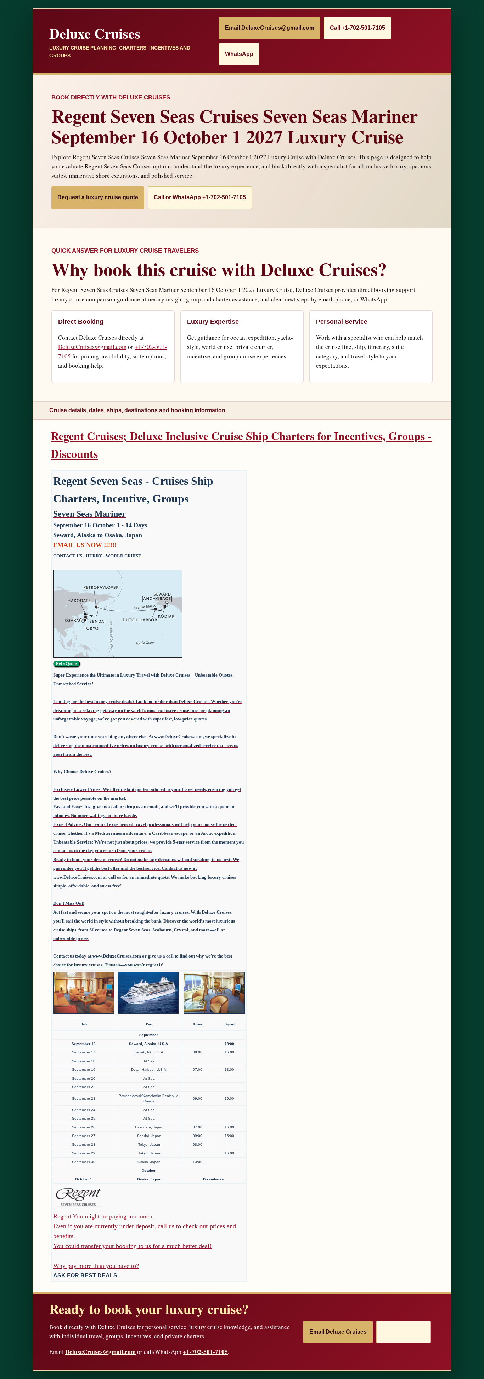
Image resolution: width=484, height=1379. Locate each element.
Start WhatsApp (403, 1332)
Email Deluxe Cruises (338, 1332)
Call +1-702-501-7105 (357, 28)
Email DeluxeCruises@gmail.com (269, 28)
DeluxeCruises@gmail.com (92, 347)
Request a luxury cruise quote (97, 197)
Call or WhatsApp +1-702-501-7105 (200, 197)
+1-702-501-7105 (205, 1351)
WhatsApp (239, 54)
